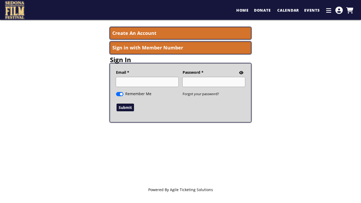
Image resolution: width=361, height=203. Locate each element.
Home (242, 10)
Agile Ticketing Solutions (191, 189)
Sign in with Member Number (147, 47)
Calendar (288, 10)
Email (121, 72)
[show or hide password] (241, 73)
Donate (263, 10)
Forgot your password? (201, 93)
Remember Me (138, 93)
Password (191, 72)
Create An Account (134, 33)
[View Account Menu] (339, 10)
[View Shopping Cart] (350, 10)
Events (312, 10)
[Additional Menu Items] (328, 10)
